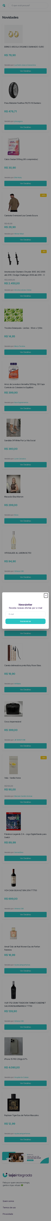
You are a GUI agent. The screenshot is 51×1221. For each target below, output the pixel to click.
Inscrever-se (25, 621)
